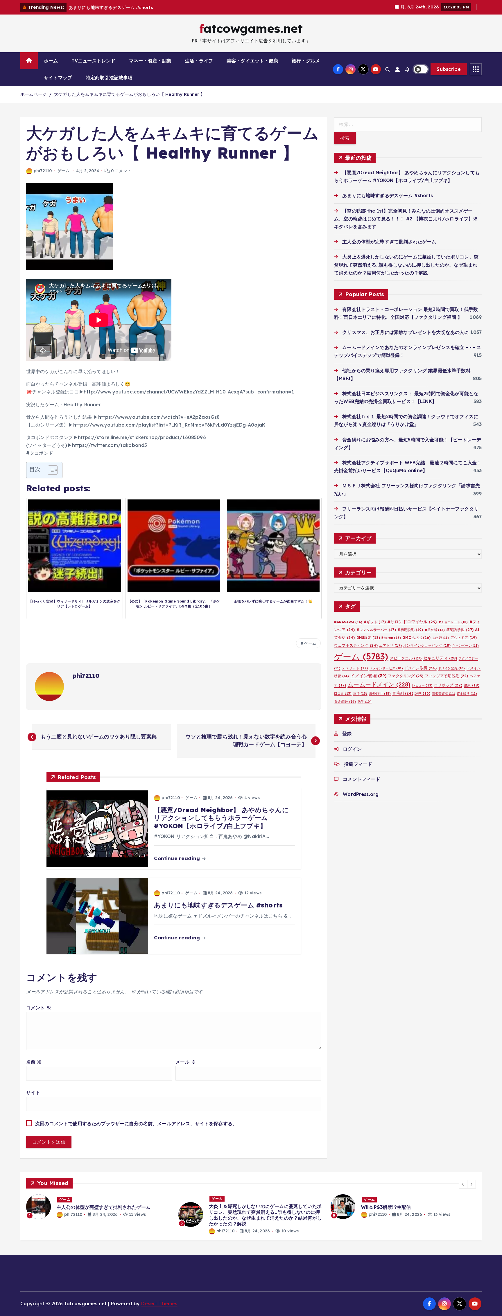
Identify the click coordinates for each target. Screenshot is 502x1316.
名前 (34, 1062)
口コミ (343, 693)
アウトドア (464, 637)
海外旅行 (380, 693)
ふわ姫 (440, 638)
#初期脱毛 (410, 630)
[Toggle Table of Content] (49, 470)
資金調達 (345, 701)
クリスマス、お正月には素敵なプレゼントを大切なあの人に (405, 332)
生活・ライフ (199, 61)
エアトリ (390, 645)
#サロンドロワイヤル (412, 621)
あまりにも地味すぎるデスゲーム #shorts (387, 195)
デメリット (355, 668)
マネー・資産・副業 (150, 61)
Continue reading (177, 858)
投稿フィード (358, 764)
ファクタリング (405, 675)
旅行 (360, 693)
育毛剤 (402, 693)
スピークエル (406, 658)
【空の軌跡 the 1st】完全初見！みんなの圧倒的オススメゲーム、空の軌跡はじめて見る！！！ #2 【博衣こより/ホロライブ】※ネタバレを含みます (406, 218)
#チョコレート (453, 622)
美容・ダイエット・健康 (252, 61)
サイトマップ (58, 77)
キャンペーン (465, 645)
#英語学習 (460, 629)
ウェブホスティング (356, 645)
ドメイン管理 (368, 675)
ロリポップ (448, 685)
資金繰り (467, 693)
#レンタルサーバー (376, 630)
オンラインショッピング (427, 645)
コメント (38, 1008)
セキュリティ (440, 657)
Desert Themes (159, 1303)
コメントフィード (361, 779)
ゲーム (63, 170)
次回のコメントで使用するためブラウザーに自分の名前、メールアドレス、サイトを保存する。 (136, 1123)
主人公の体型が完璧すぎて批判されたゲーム (389, 241)
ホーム (51, 61)
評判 (422, 693)
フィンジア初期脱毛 (446, 675)
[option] (98, 1206)
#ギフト (375, 622)
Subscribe (449, 69)
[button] (463, 1184)
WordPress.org (361, 794)
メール (185, 1062)
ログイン (352, 749)
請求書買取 (443, 693)
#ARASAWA (348, 622)
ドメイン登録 (451, 668)
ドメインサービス (386, 668)
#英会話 (435, 630)
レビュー (422, 685)
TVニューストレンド (93, 61)
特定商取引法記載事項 (109, 77)
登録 (347, 733)
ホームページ (33, 94)
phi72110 (43, 170)
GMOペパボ (416, 637)
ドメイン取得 (420, 668)
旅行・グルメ (306, 61)
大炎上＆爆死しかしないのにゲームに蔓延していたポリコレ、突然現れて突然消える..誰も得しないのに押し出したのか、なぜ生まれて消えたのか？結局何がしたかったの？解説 (406, 264)
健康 (471, 685)
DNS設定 (368, 637)
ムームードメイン (378, 684)
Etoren (391, 638)
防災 (365, 702)
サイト (33, 1092)
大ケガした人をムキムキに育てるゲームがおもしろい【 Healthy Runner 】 (129, 94)
